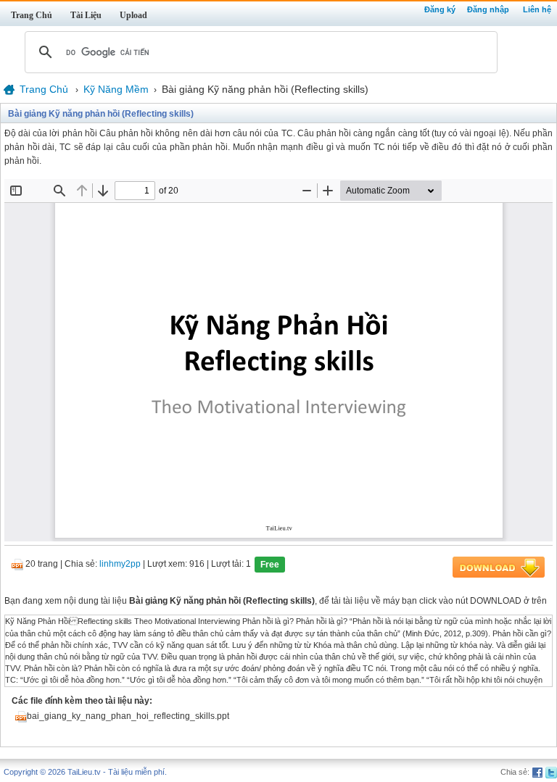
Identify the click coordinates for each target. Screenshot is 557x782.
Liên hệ (537, 9)
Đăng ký (439, 9)
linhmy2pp (120, 565)
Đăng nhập (488, 9)
